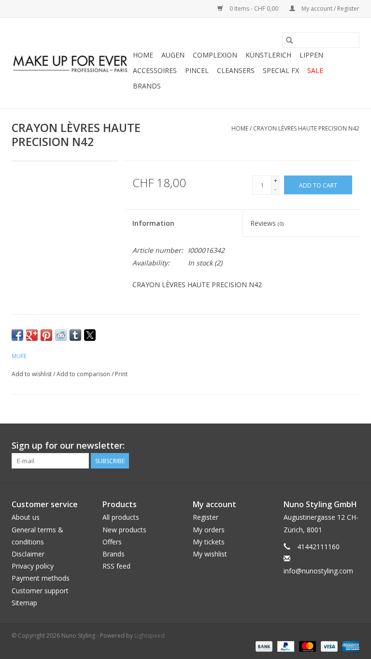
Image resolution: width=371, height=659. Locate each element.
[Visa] (328, 646)
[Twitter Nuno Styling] (317, 446)
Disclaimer (28, 553)
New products (124, 529)
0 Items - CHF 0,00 (254, 8)
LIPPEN (311, 54)
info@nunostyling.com (318, 570)
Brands (147, 85)
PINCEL (197, 70)
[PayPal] (285, 646)
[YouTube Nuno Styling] (334, 446)
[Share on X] (90, 335)
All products (120, 517)
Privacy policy (33, 566)
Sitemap (24, 602)
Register (205, 517)
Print (121, 374)
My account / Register (329, 8)
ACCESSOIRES (155, 70)
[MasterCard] (306, 646)
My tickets (209, 541)
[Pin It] (46, 335)
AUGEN (173, 54)
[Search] (289, 40)
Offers (112, 541)
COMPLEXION (215, 54)
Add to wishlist (32, 374)
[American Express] (349, 646)
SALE (315, 70)
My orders (209, 529)
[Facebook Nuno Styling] (299, 446)
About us (26, 517)
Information (153, 223)
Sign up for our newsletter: (68, 445)
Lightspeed (149, 635)
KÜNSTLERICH (268, 54)
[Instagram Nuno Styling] (351, 446)
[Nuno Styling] (71, 63)
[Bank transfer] (263, 646)
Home (143, 54)
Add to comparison (84, 374)
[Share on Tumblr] (75, 335)
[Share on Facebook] (17, 335)
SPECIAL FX (281, 70)
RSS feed (116, 566)
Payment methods (41, 578)
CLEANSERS (236, 70)
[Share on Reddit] (61, 335)
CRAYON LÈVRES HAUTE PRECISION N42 (306, 128)
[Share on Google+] (32, 335)
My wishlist (210, 553)
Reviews (267, 223)
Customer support (40, 590)
